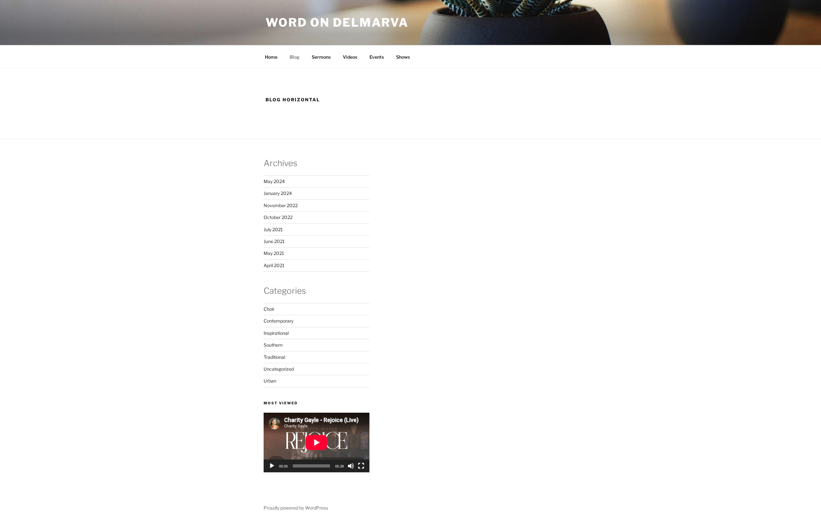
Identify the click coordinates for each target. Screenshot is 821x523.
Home (271, 57)
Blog (295, 57)
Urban (270, 381)
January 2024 (278, 193)
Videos (350, 57)
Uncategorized (279, 369)
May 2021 (274, 253)
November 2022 (281, 205)
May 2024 (274, 181)
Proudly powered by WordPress (296, 507)
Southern (273, 345)
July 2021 (273, 229)
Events (376, 57)
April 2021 (274, 265)
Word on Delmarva (337, 22)
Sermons (321, 57)
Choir (269, 309)
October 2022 (278, 217)
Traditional (274, 357)
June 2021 (274, 241)
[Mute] (351, 466)
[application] (316, 442)
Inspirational (276, 333)
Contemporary (278, 321)
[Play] (272, 466)
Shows (403, 57)
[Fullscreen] (361, 466)
